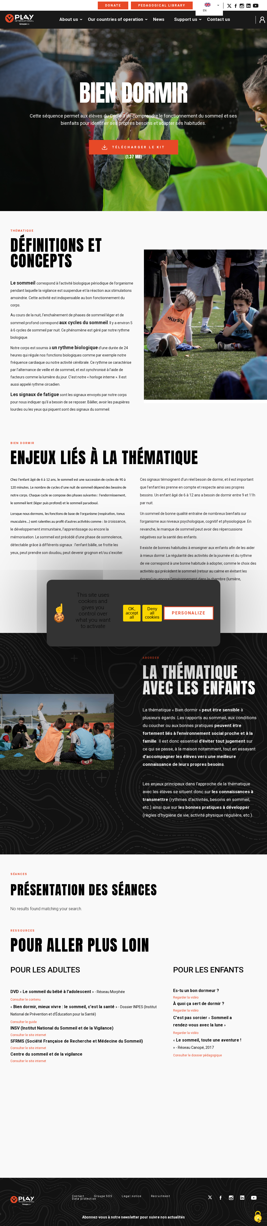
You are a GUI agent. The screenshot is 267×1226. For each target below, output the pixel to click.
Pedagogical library (161, 5)
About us (68, 19)
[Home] (19, 20)
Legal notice (131, 1196)
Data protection (84, 1198)
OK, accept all (132, 613)
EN (205, 10)
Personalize (188, 613)
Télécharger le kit (138, 147)
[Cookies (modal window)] (258, 1217)
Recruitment (160, 1196)
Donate (113, 5)
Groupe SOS (103, 1196)
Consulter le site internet (28, 1035)
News (158, 19)
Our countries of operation (115, 19)
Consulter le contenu (25, 999)
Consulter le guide (23, 1022)
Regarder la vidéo (185, 997)
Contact (78, 1196)
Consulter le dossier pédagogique (197, 1055)
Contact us (218, 19)
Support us (185, 19)
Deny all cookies (152, 613)
